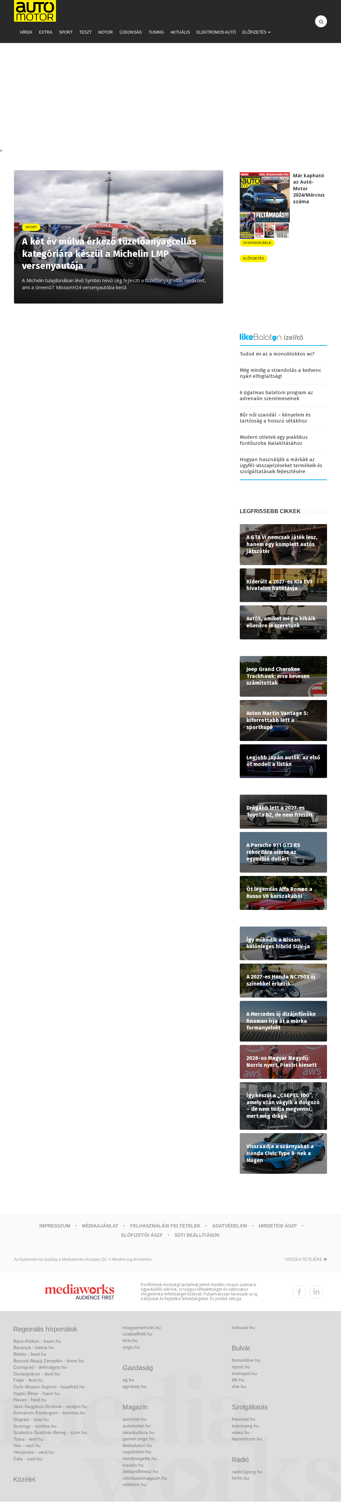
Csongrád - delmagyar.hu (40, 1367)
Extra (45, 32)
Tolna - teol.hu (28, 1439)
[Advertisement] (170, 97)
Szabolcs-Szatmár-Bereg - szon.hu (50, 1432)
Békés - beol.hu (29, 1354)
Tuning (156, 32)
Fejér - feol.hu (28, 1380)
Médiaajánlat (100, 1225)
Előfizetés (254, 32)
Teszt (85, 32)
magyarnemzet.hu (142, 1327)
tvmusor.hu (243, 1327)
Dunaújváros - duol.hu (36, 1373)
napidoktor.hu (137, 1451)
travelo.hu (133, 1465)
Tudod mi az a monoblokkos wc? (277, 354)
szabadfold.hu (137, 1333)
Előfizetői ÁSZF (142, 1235)
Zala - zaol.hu (27, 1458)
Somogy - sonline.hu (35, 1426)
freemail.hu (243, 1419)
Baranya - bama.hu (33, 1347)
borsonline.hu (246, 1360)
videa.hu (241, 1432)
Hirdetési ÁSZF (278, 1225)
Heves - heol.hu (30, 1399)
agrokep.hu (135, 1386)
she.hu (239, 1386)
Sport (66, 32)
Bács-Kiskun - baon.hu (37, 1341)
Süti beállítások (197, 1235)
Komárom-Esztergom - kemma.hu (49, 1412)
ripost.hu (241, 1366)
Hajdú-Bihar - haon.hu (36, 1393)
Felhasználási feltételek (165, 1225)
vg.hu (128, 1379)
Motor (105, 32)
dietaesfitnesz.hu (140, 1471)
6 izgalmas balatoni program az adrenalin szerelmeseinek (276, 395)
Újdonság (131, 32)
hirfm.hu (240, 1478)
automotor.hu (137, 1425)
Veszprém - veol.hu (33, 1452)
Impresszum (54, 1225)
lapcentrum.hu (247, 1438)
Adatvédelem (229, 1225)
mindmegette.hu (140, 1458)
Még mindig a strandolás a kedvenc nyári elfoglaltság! (280, 373)
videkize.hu (134, 1484)
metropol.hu (244, 1373)
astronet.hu (135, 1419)
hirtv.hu (130, 1340)
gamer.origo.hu (139, 1438)
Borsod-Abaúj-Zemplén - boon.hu (48, 1360)
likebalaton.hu (137, 1445)
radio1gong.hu (247, 1471)
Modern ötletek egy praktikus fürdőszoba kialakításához (274, 440)
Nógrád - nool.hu (31, 1419)
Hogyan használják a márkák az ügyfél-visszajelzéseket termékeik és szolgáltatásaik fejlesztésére (281, 465)
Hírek (26, 32)
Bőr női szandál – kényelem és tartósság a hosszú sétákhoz (275, 418)
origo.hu (131, 1347)
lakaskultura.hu (139, 1432)
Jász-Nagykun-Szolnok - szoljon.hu (50, 1406)
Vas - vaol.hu (27, 1445)
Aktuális (180, 32)
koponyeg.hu (245, 1425)
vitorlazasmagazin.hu (145, 1478)
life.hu (238, 1379)
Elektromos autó (216, 32)
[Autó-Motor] (35, 11)
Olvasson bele (257, 243)
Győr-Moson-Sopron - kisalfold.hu (49, 1386)
